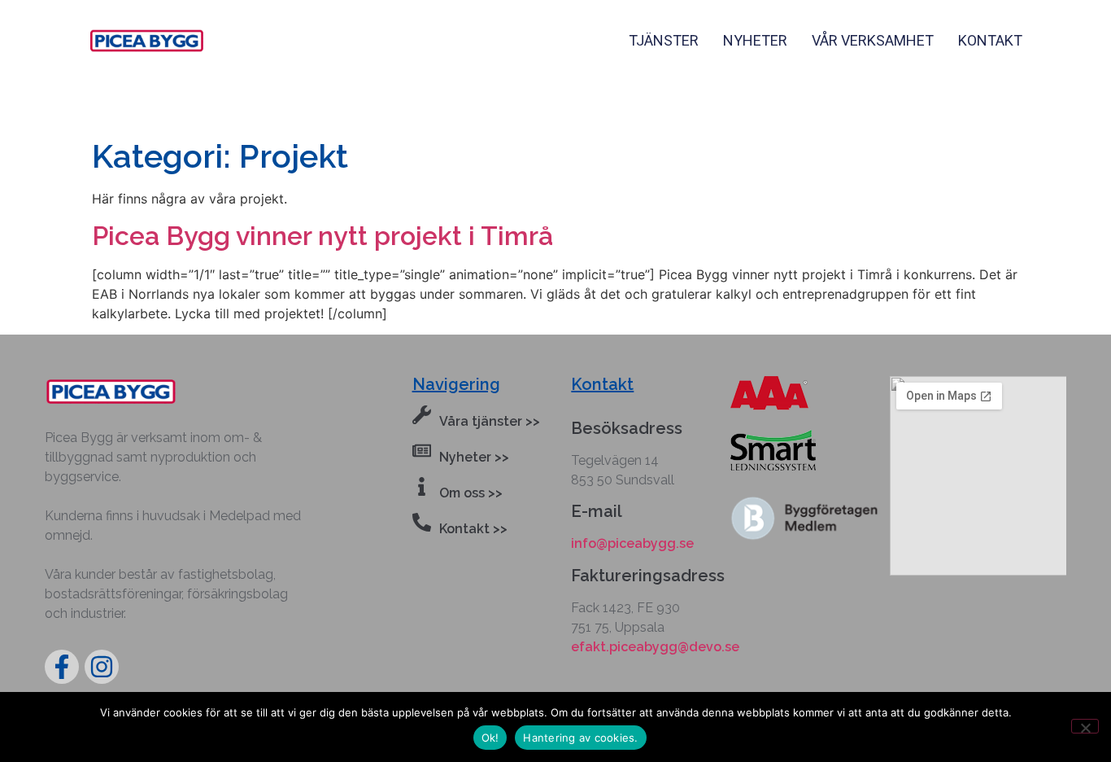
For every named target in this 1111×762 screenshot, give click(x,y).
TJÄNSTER (664, 40)
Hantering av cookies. (580, 737)
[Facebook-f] (62, 667)
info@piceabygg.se (632, 543)
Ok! (490, 737)
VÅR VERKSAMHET (873, 40)
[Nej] (1085, 726)
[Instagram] (102, 667)
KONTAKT (990, 40)
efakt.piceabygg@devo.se (655, 647)
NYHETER (755, 40)
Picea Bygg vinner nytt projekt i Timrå (322, 236)
